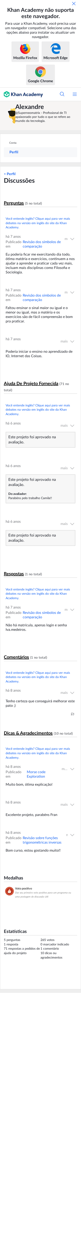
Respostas (14, 574)
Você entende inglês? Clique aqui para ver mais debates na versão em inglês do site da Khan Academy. (38, 223)
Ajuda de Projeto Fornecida (31, 383)
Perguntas (14, 203)
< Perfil (10, 174)
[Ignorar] (73, 3)
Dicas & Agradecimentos (28, 733)
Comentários (16, 657)
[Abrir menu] (74, 94)
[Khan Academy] (21, 94)
